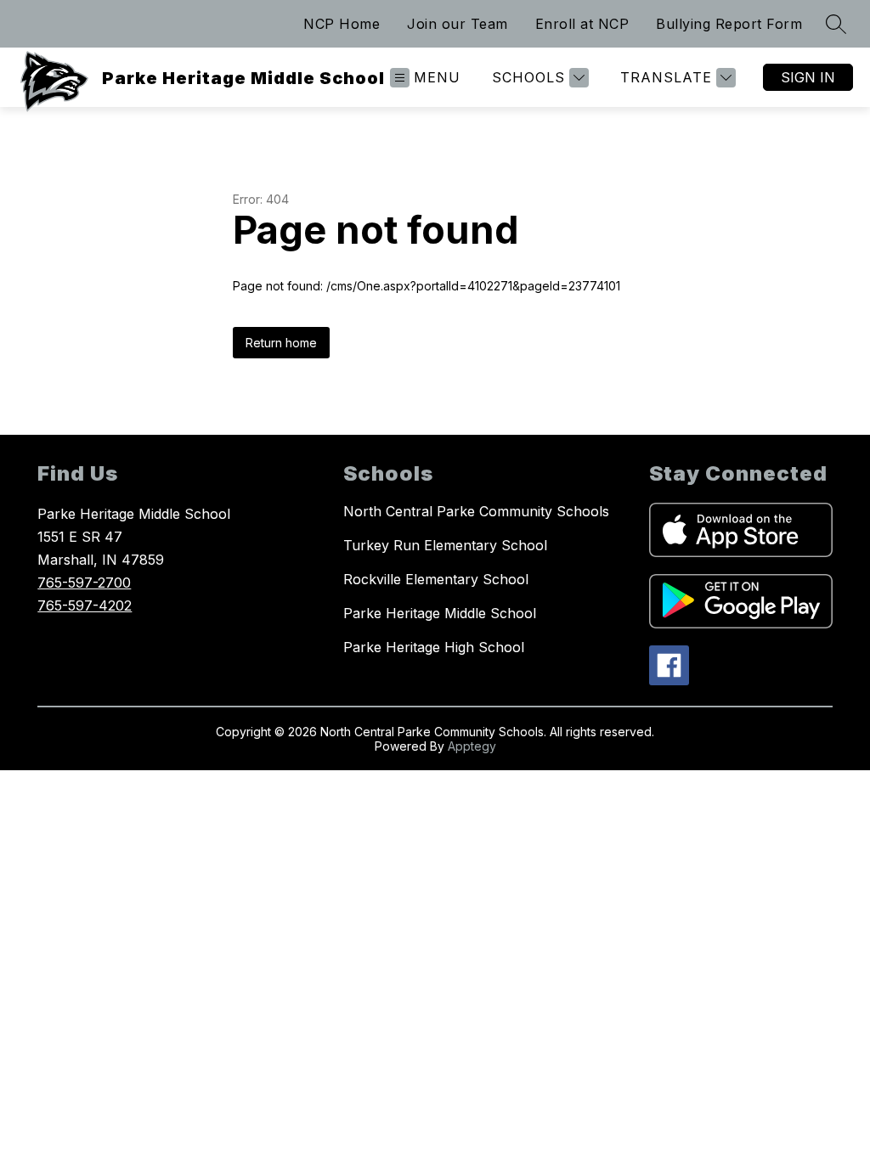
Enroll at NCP (582, 23)
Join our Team (457, 23)
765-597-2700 (84, 582)
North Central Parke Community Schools (476, 511)
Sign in (808, 77)
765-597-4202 (84, 605)
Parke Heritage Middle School (439, 613)
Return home (281, 342)
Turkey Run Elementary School (445, 545)
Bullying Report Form (729, 23)
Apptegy (472, 746)
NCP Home (341, 23)
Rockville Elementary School (435, 579)
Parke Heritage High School (433, 647)
